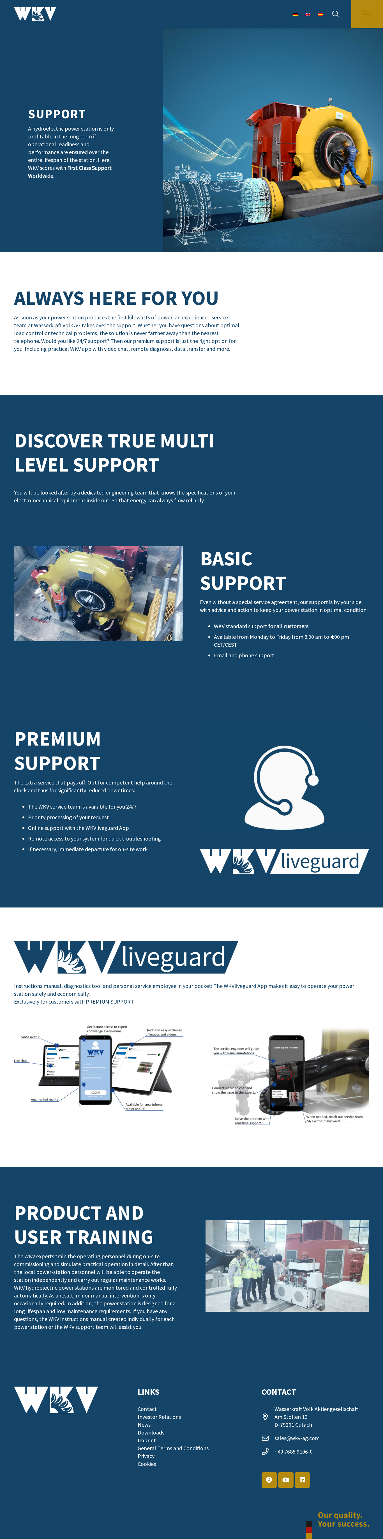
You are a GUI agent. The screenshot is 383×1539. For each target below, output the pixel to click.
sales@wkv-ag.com (297, 1437)
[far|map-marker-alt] (268, 1416)
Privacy (146, 1455)
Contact (147, 1408)
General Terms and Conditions (173, 1448)
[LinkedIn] (302, 1480)
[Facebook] (269, 1480)
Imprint (147, 1440)
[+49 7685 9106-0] (268, 1451)
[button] (335, 14)
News (144, 1424)
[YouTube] (286, 1480)
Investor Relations (159, 1416)
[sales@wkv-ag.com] (268, 1438)
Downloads (151, 1432)
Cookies (147, 1463)
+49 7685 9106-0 (293, 1451)
